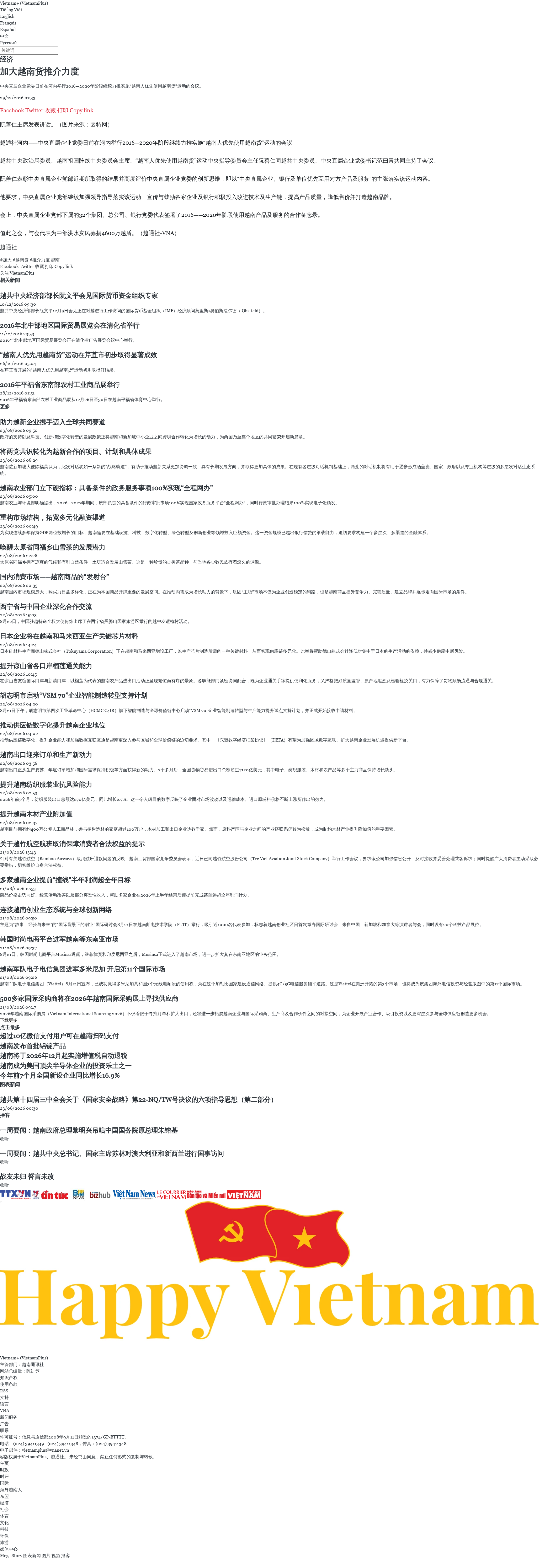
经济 (6, 59)
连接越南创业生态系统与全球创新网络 (56, 909)
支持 (4, 1397)
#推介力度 (39, 259)
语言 (4, 1403)
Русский (8, 42)
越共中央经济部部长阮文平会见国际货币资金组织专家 (79, 295)
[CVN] (172, 1194)
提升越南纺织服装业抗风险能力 (46, 784)
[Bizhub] (100, 1194)
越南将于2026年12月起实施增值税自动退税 (63, 1055)
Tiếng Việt (11, 9)
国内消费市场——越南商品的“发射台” (54, 577)
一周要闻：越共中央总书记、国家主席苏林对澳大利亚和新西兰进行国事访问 (112, 1153)
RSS (4, 1390)
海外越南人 (11, 1489)
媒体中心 (9, 1548)
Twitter (34, 110)
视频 (55, 1555)
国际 (4, 1483)
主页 (4, 1463)
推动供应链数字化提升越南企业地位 (52, 725)
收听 (4, 1138)
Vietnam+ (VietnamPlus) (24, 3)
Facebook (12, 110)
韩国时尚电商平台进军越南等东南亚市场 (59, 939)
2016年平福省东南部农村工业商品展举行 (60, 384)
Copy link (81, 110)
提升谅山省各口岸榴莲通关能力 (46, 666)
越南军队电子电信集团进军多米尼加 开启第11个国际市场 (82, 969)
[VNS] (135, 1194)
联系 (4, 1430)
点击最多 (10, 1027)
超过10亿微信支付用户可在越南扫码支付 (59, 1036)
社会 (4, 1509)
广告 (4, 1423)
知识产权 (9, 1377)
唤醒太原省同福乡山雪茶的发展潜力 (52, 547)
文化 (4, 1522)
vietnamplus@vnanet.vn (45, 1450)
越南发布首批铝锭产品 (33, 1046)
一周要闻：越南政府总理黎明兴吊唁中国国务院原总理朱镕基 (89, 1130)
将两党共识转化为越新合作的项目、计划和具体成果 (75, 451)
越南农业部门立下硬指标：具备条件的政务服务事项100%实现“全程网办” (106, 488)
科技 (4, 1529)
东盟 (4, 1496)
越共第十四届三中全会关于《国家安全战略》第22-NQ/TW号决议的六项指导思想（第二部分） (138, 1099)
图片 (46, 1555)
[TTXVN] (16, 1194)
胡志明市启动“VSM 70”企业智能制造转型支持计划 (73, 695)
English (7, 16)
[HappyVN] (271, 1277)
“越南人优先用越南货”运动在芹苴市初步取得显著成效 (78, 355)
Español (8, 29)
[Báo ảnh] (244, 1194)
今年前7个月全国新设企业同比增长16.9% (60, 1075)
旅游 (4, 1542)
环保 (4, 1535)
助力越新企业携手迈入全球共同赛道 (52, 422)
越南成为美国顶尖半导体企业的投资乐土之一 (66, 1065)
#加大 (6, 259)
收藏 (50, 110)
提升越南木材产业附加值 (36, 814)
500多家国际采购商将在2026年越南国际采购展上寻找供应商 (89, 998)
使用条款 (9, 1384)
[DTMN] (207, 1194)
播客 (5, 1115)
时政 (4, 1469)
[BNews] (79, 1194)
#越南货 (21, 259)
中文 (4, 36)
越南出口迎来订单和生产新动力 (46, 754)
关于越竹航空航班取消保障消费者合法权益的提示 (72, 844)
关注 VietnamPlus (17, 273)
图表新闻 (10, 1084)
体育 (4, 1516)
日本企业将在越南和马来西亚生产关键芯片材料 (69, 636)
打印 (62, 110)
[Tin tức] (55, 1194)
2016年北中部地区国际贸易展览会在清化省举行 (70, 325)
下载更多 (9, 1020)
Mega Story (11, 1555)
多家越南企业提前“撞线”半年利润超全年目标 (65, 880)
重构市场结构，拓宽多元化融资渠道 (52, 517)
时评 (4, 1476)
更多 (5, 407)
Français (8, 22)
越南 (55, 259)
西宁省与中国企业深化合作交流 (46, 606)
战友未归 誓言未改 (27, 1176)
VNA (4, 1410)
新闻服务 (9, 1417)
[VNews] (36, 1194)
